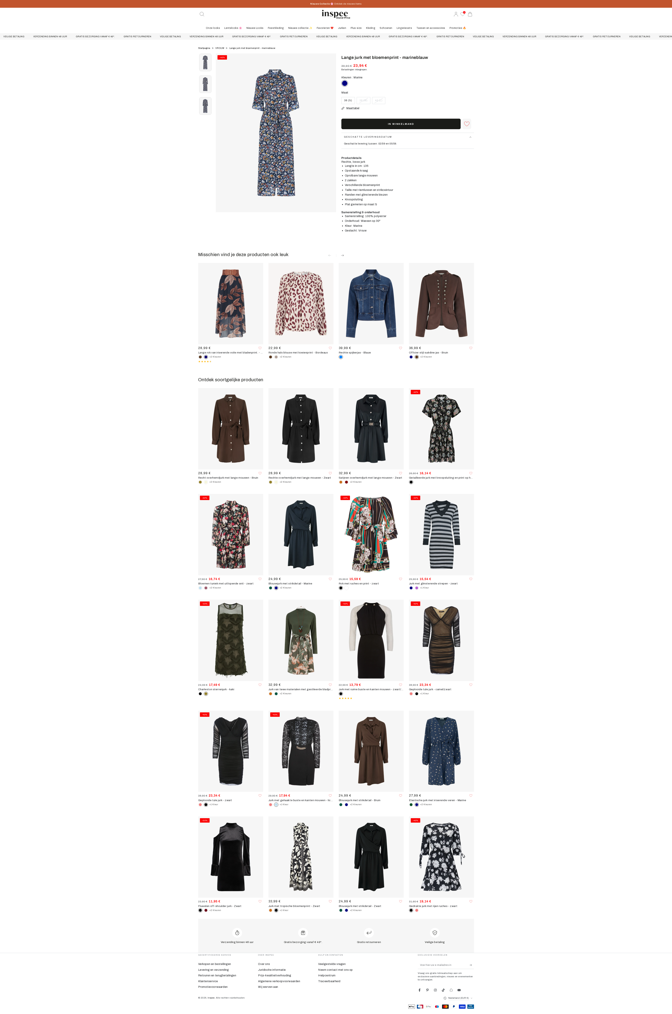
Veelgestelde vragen (332, 964)
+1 (424, 588)
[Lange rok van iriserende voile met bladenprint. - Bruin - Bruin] (200, 357)
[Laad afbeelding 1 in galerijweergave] (205, 62)
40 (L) (380, 101)
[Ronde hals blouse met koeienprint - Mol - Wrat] (276, 357)
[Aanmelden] (472, 965)
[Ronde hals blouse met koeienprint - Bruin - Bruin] (270, 357)
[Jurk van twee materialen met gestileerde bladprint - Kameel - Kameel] (270, 694)
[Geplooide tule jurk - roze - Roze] (411, 694)
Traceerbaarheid (329, 981)
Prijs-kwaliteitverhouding (274, 975)
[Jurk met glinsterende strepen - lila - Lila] (417, 588)
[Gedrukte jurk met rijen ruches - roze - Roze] (417, 910)
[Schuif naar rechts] (331, 137)
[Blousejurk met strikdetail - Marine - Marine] (346, 805)
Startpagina (204, 48)
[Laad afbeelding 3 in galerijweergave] (205, 106)
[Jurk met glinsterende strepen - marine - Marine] (411, 588)
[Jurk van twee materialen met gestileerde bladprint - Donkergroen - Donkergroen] (276, 694)
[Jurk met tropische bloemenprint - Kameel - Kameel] (270, 910)
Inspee (211, 998)
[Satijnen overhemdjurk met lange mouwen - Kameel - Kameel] (341, 482)
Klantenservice (208, 981)
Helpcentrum (327, 975)
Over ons (264, 964)
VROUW (220, 48)
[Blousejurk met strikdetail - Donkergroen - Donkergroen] (270, 588)
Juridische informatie (272, 969)
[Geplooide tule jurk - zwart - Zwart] (417, 694)
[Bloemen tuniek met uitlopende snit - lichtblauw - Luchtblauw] (200, 588)
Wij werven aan (268, 986)
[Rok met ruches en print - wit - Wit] (346, 588)
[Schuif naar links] (220, 137)
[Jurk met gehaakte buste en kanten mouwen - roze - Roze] (270, 805)
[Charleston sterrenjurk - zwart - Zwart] (200, 694)
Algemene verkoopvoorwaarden (279, 981)
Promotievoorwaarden (213, 986)
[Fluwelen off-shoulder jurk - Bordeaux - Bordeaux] (206, 910)
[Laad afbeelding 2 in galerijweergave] (205, 84)
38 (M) (364, 101)
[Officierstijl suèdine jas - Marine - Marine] (411, 357)
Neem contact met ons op (335, 969)
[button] (202, 14)
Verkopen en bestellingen (214, 964)
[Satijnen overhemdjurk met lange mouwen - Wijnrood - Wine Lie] (346, 482)
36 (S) (349, 101)
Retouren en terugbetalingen (217, 975)
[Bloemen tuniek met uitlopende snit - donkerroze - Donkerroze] (206, 588)
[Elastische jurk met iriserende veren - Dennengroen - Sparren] (411, 805)
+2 (215, 357)
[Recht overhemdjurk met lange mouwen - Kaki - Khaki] (200, 482)
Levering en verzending (213, 969)
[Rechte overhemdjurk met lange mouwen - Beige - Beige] (206, 482)
